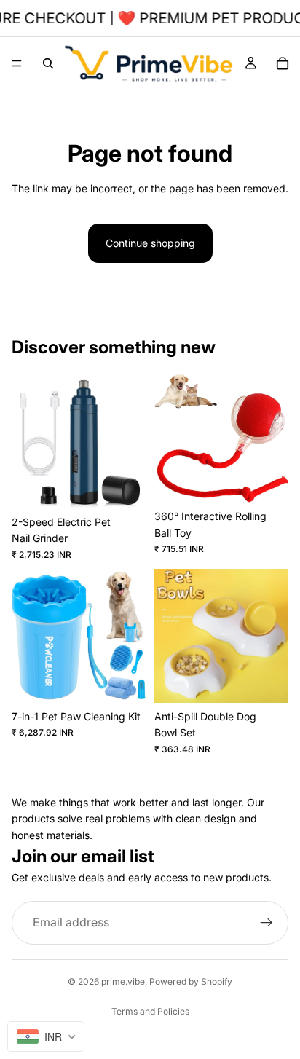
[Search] (48, 63)
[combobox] (45, 1036)
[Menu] (16, 63)
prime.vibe (123, 981)
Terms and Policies (150, 1011)
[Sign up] (266, 922)
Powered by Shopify (190, 981)
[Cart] (283, 63)
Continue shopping (150, 243)
